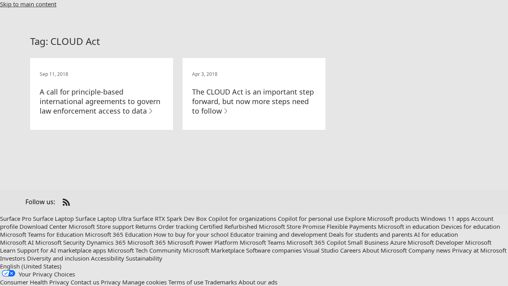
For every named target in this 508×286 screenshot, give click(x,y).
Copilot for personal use (310, 218)
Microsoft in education (408, 226)
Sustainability (144, 258)
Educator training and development (278, 234)
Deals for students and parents (370, 234)
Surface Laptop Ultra (103, 218)
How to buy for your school (191, 234)
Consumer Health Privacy (34, 282)
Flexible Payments (351, 226)
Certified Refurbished (228, 226)
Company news (429, 250)
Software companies (274, 250)
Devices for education (470, 226)
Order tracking (178, 226)
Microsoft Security (60, 242)
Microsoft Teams (262, 242)
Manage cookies (144, 282)
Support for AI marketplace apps (61, 250)
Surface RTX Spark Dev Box (170, 218)
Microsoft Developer (436, 242)
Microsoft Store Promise (292, 226)
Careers (350, 250)
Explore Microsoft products (382, 218)
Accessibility (107, 258)
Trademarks (221, 282)
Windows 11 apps (445, 218)
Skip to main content (28, 4)
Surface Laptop (53, 218)
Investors (12, 258)
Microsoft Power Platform (202, 242)
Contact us (85, 282)
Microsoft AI (17, 242)
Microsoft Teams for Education (41, 234)
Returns (145, 226)
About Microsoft (384, 250)
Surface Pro (15, 218)
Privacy (111, 282)
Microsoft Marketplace (213, 250)
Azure (398, 242)
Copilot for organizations (242, 218)
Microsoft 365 (146, 242)
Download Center (43, 226)
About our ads (258, 282)
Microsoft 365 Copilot (316, 242)
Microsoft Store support (101, 226)
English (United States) (31, 266)
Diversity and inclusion (58, 258)
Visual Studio (321, 250)
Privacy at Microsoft (479, 250)
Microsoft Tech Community (144, 250)
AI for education (436, 234)
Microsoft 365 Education (118, 234)
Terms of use (185, 282)
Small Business (368, 242)
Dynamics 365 (106, 242)
